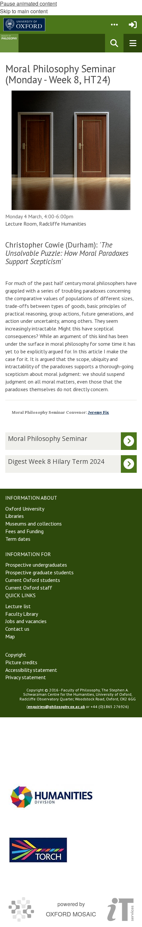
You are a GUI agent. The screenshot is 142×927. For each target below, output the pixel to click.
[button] (114, 24)
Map (10, 636)
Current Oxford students (32, 580)
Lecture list (18, 606)
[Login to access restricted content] (133, 24)
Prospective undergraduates (36, 564)
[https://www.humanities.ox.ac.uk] (51, 797)
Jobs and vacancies (26, 621)
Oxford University (24, 508)
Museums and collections (33, 523)
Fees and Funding (24, 531)
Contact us (17, 628)
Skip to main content (24, 11)
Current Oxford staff (28, 587)
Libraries (14, 516)
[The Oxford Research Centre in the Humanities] (38, 850)
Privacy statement (25, 677)
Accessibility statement (31, 670)
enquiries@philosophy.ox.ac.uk (56, 706)
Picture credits (21, 662)
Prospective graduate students (39, 572)
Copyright (15, 654)
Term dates (17, 538)
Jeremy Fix (98, 412)
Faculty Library (21, 613)
